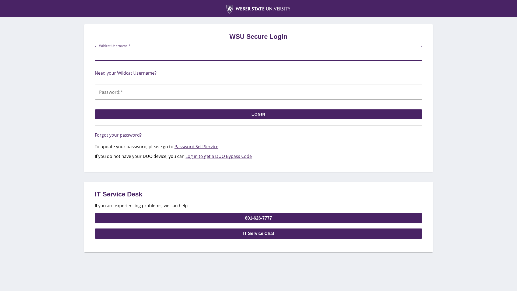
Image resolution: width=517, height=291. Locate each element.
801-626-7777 (258, 218)
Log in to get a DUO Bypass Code (219, 156)
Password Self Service (196, 147)
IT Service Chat (258, 233)
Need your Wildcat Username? (125, 73)
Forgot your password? (118, 135)
